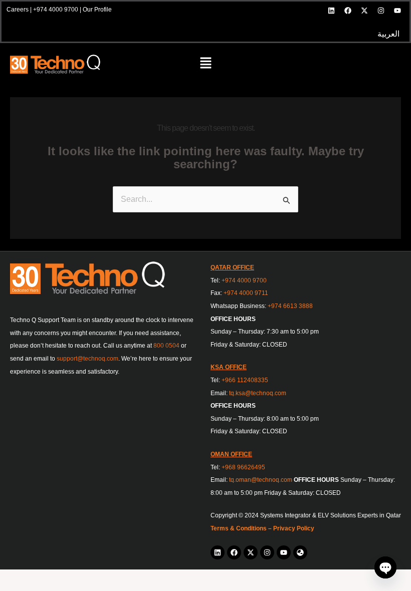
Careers (18, 9)
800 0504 (166, 345)
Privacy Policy (293, 528)
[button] (205, 64)
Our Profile (97, 9)
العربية (388, 34)
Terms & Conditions (239, 528)
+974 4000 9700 (55, 9)
